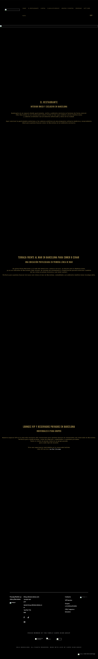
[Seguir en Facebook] (24, 617)
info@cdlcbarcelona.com (31, 597)
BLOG (24, 15)
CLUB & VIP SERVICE (53, 8)
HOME (24, 8)
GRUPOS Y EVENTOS (68, 8)
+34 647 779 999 (55, 449)
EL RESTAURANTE (33, 8)
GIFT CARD (87, 8)
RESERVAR (79, 8)
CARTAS (43, 8)
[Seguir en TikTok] (28, 617)
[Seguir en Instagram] (24, 622)
